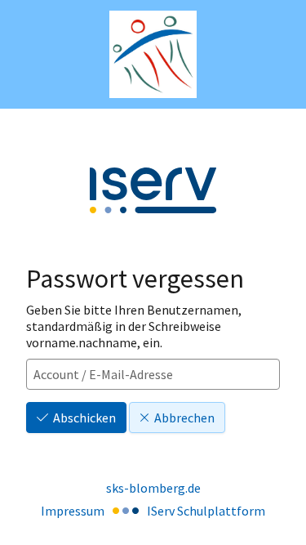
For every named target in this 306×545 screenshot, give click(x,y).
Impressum (72, 511)
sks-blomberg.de (153, 488)
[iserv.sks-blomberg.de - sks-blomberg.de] (153, 54)
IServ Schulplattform (206, 511)
